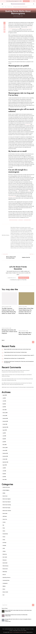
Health (4, 548)
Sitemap (25, 630)
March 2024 (4, 479)
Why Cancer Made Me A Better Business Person (25, 333)
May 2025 (4, 438)
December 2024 (5, 453)
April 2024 (4, 476)
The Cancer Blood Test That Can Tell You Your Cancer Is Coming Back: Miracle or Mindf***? (19, 355)
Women (4, 589)
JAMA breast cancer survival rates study (9, 387)
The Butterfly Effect (6, 580)
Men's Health (5, 557)
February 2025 (5, 447)
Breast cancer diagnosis (6, 498)
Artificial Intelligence (6, 490)
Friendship (4, 545)
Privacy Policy (15, 630)
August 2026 (5, 395)
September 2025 (5, 427)
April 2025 (4, 441)
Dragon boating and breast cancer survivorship (11, 374)
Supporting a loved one (6, 577)
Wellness (4, 586)
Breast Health (5, 513)
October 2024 (5, 459)
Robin (29, 190)
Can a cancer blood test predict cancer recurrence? (11, 378)
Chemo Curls (5, 519)
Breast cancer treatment (7, 510)
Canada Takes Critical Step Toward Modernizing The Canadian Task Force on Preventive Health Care (26, 311)
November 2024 (5, 456)
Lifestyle (4, 551)
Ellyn (3, 525)
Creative (4, 522)
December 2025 (5, 418)
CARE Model (5, 516)
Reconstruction (5, 568)
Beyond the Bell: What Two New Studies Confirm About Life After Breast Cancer (17, 349)
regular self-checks (12, 196)
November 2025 (5, 421)
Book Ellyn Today (26, 1)
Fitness (4, 539)
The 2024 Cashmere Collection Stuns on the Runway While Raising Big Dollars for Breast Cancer (9, 311)
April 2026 (4, 406)
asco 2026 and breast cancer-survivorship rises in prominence (13, 383)
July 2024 (4, 467)
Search (3, 340)
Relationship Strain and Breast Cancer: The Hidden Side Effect (14, 358)
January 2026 (5, 415)
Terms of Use (20, 630)
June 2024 (4, 470)
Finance (4, 536)
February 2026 (5, 412)
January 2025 (5, 450)
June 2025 (4, 435)
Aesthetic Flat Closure (6, 487)
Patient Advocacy (5, 565)
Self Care (4, 574)
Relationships (5, 571)
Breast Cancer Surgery (6, 507)
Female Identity (5, 533)
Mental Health (5, 562)
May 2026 (4, 403)
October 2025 (5, 424)
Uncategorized (5, 583)
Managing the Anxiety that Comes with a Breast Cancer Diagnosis (9, 331)
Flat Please (4, 542)
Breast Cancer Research (7, 501)
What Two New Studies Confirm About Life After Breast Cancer (13, 370)
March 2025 (4, 444)
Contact (11, 630)
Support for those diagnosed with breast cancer (18, 632)
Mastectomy (5, 554)
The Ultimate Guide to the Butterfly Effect (26, 387)
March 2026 (4, 409)
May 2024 (4, 473)
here (18, 190)
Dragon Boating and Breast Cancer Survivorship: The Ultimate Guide (15, 352)
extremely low (27, 124)
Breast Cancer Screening (7, 504)
